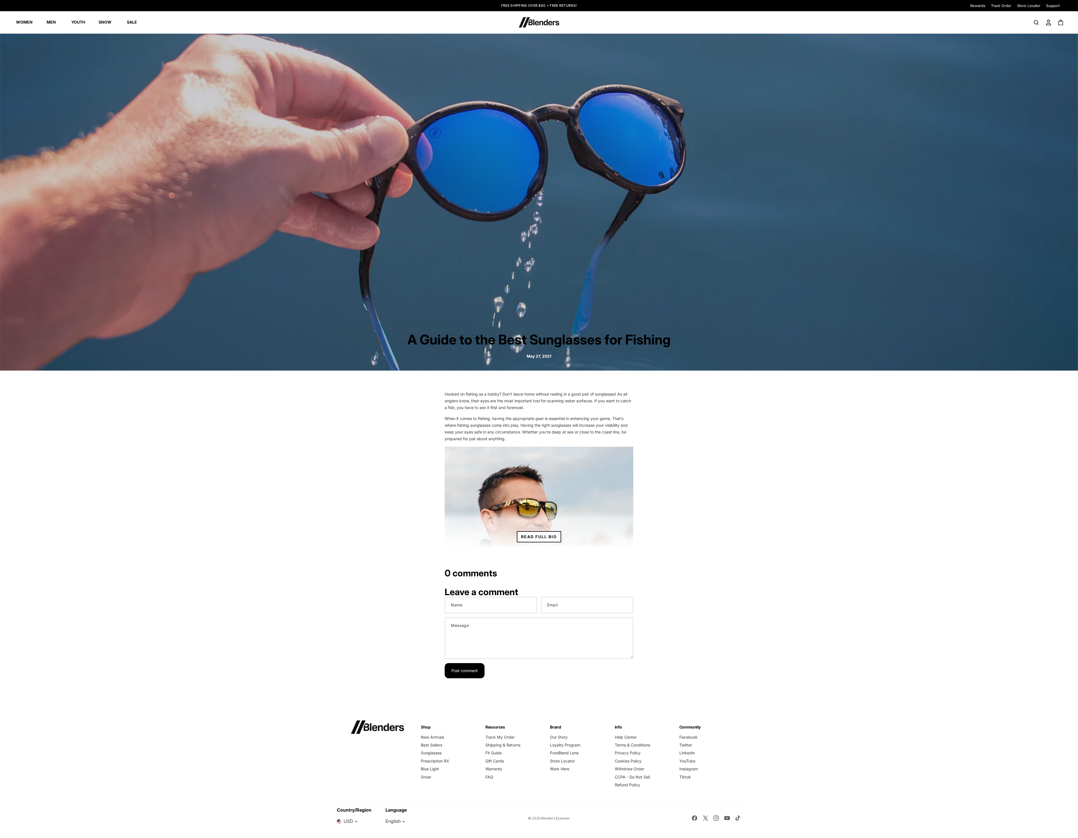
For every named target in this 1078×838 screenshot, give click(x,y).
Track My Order (500, 737)
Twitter (685, 745)
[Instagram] (716, 818)
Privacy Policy (628, 752)
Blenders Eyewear (555, 818)
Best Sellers (431, 745)
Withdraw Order (629, 768)
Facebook (688, 737)
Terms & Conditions (632, 745)
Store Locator (1028, 5)
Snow (426, 777)
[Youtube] (727, 818)
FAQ (489, 777)
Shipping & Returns (502, 745)
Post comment (464, 670)
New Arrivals (432, 737)
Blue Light (430, 768)
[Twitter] (705, 818)
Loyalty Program (565, 745)
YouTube (687, 761)
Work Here (559, 768)
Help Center (626, 737)
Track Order (1001, 5)
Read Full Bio (539, 536)
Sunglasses (431, 752)
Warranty (493, 768)
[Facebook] (694, 818)
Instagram (688, 768)
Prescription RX (435, 761)
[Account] (1048, 22)
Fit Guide (493, 752)
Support (1053, 5)
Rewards (977, 5)
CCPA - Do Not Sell (632, 777)
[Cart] (1061, 22)
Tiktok (685, 777)
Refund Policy (627, 784)
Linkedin (687, 752)
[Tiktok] (737, 818)
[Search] (1036, 22)
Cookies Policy (628, 761)
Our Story (559, 737)
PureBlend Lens (564, 752)
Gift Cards (494, 761)
